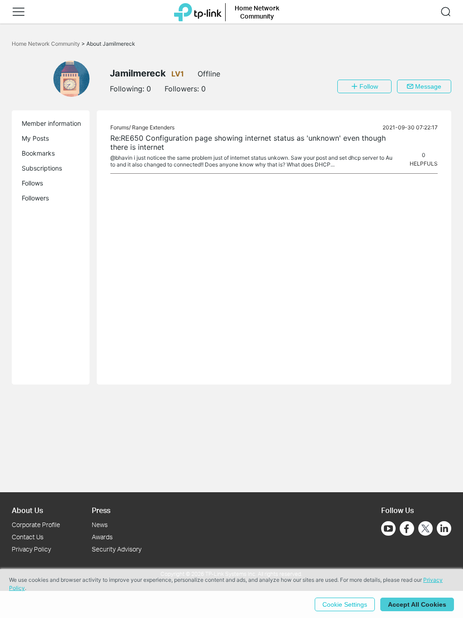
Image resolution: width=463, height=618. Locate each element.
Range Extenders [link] (153, 127)
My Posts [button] (35, 138)
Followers (35, 198)
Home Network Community (46, 43)
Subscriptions (42, 168)
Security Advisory (117, 549)
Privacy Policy (31, 549)
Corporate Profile (36, 524)
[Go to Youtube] (388, 528)
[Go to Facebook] (407, 528)
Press (101, 510)
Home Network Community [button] (257, 12)
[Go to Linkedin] (444, 528)
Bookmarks (38, 153)
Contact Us (27, 537)
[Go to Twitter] (425, 529)
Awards (102, 537)
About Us (27, 510)
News (100, 524)
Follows (32, 183)
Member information (51, 123)
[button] (18, 12)
